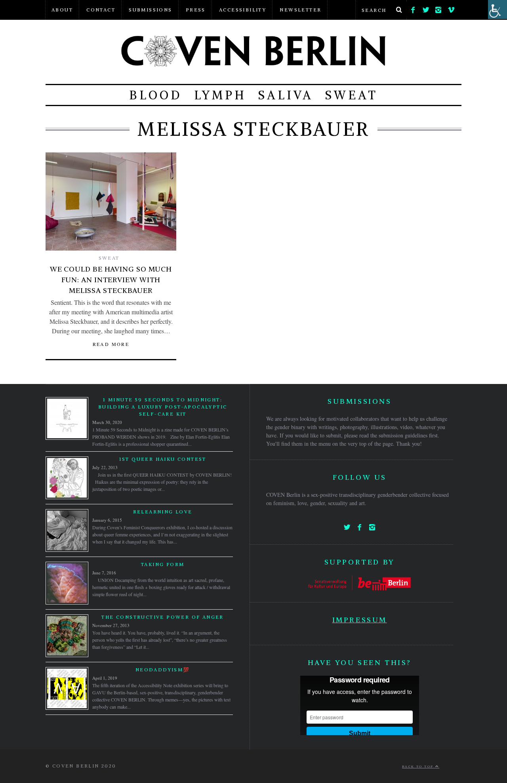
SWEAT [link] (351, 95)
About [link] (62, 10)
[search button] (399, 10)
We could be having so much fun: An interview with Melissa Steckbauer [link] (111, 279)
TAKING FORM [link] (162, 564)
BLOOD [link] (155, 95)
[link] (413, 8)
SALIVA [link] (285, 95)
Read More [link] (111, 344)
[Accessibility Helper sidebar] (497, 9)
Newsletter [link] (300, 10)
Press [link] (196, 10)
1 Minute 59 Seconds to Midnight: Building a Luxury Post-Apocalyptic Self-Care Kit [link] (162, 407)
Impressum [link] (359, 619)
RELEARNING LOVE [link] (163, 512)
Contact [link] (100, 10)
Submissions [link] (150, 10)
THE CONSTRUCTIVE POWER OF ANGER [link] (162, 617)
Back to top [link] (418, 766)
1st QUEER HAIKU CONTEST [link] (162, 459)
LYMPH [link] (220, 95)
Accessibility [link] (242, 10)
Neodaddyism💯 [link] (162, 670)
